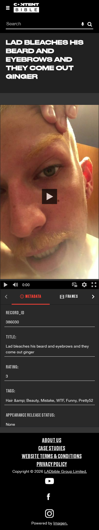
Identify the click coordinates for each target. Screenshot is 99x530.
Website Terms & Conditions (52, 456)
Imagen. (60, 523)
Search (89, 24)
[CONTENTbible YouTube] (49, 481)
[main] (49, 233)
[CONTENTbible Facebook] (48, 498)
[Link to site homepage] (26, 11)
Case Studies (51, 448)
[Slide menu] (7, 7)
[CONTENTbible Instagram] (49, 517)
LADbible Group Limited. (65, 471)
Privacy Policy (52, 464)
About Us (51, 440)
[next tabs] (93, 297)
